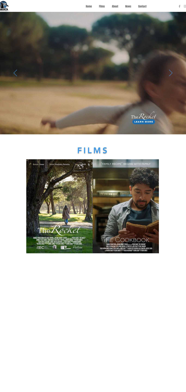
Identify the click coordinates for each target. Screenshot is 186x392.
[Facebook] (179, 6)
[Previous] (15, 73)
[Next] (170, 73)
